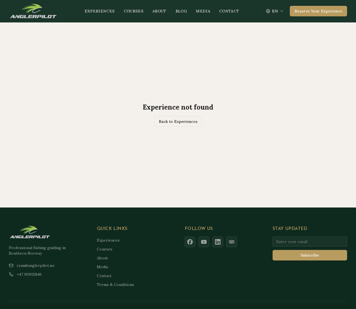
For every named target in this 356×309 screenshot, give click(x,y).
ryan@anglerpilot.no (36, 265)
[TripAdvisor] (231, 242)
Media (203, 11)
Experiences (100, 11)
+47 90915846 (29, 274)
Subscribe (310, 255)
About (159, 11)
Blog (181, 11)
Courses (134, 11)
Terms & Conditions (115, 284)
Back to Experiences (178, 121)
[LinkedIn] (217, 242)
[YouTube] (204, 242)
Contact (229, 11)
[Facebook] (190, 242)
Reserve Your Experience (318, 11)
